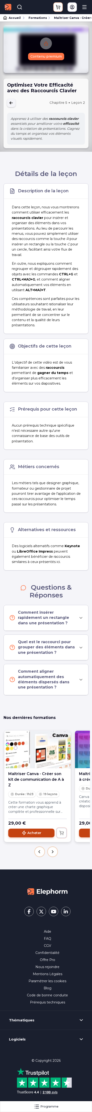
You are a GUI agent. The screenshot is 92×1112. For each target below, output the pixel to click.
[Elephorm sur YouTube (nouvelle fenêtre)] (53, 911)
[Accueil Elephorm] (47, 891)
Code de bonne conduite (47, 995)
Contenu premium (46, 56)
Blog (47, 988)
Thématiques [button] (21, 1020)
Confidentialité (47, 953)
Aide (47, 931)
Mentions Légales (47, 974)
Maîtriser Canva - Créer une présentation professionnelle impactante (71, 18)
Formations (38, 18)
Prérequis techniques (47, 1002)
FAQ (47, 938)
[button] (39, 851)
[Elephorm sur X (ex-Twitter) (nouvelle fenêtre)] (41, 911)
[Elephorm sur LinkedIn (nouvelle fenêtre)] (66, 911)
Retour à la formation (11, 103)
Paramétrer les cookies (47, 981)
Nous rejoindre (47, 967)
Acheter (34, 833)
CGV (47, 946)
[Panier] (58, 7)
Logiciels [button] (17, 1039)
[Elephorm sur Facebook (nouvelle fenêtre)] (29, 911)
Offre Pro (47, 960)
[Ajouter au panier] (61, 833)
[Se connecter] (72, 7)
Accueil (14, 18)
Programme (50, 1106)
